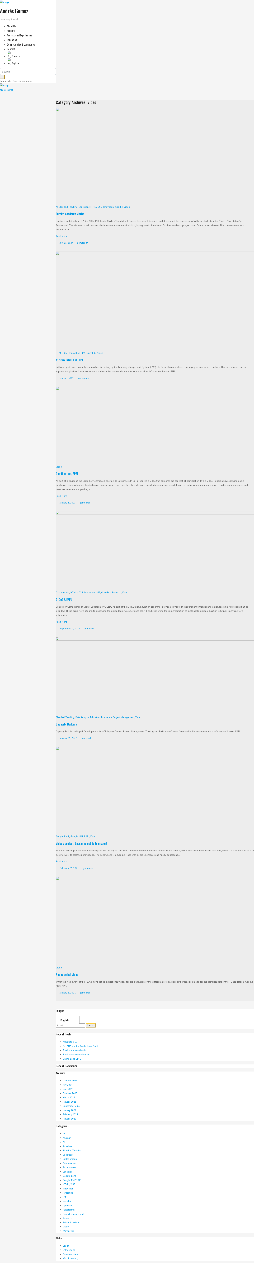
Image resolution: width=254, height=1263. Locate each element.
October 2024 (70, 1080)
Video (127, 206)
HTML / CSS (96, 206)
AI (57, 206)
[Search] (2, 77)
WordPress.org (70, 1258)
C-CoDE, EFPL (64, 599)
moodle (119, 206)
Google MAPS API (79, 836)
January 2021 (69, 1118)
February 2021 (70, 1114)
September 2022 (72, 1105)
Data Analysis (62, 592)
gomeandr (82, 242)
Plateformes (69, 1209)
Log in (66, 1245)
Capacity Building (66, 724)
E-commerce (69, 1167)
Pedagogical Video (67, 974)
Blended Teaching (68, 206)
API (64, 1142)
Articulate (67, 1146)
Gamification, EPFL (67, 473)
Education (83, 206)
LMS (83, 352)
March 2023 (69, 1097)
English (64, 1020)
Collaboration (70, 1158)
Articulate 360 (70, 1041)
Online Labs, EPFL (72, 1058)
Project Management (123, 717)
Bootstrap (68, 1154)
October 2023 (70, 1093)
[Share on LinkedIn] (65, 248)
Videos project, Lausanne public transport (81, 843)
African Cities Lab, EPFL (70, 360)
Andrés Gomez (6, 90)
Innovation (108, 206)
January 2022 (69, 1110)
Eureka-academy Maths (70, 214)
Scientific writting (71, 1222)
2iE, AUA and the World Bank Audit (80, 1046)
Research (116, 592)
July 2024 (68, 1084)
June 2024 (68, 1089)
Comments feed (71, 1254)
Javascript (68, 1192)
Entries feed (69, 1249)
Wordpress (68, 1230)
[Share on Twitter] (59, 248)
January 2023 (69, 1101)
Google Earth (62, 836)
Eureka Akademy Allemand (76, 1054)
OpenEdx (91, 352)
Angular (67, 1137)
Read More (61, 236)
